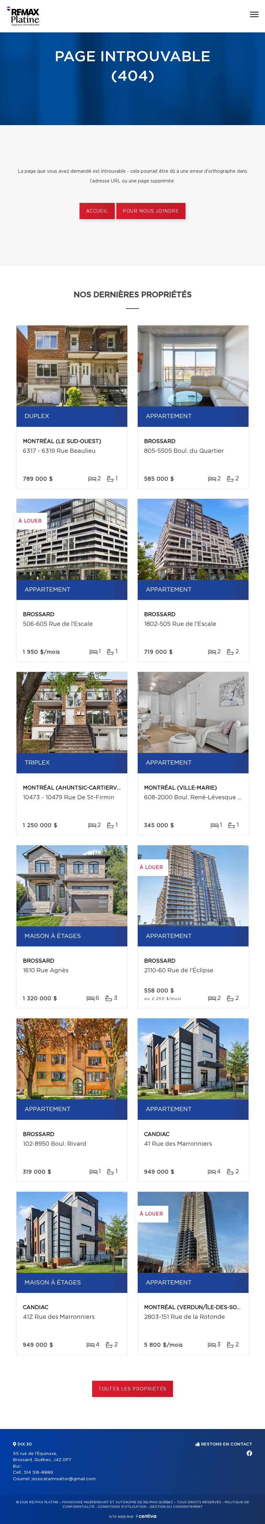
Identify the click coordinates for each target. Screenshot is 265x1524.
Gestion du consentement (176, 1506)
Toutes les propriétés (133, 1389)
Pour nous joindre (151, 211)
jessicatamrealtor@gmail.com (64, 1479)
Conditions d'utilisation (122, 1506)
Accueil (97, 211)
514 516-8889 (38, 1473)
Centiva (146, 1516)
